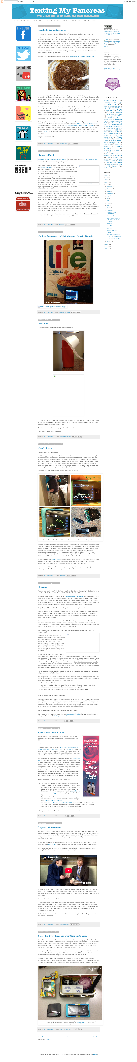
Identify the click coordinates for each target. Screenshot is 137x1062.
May (108, 203)
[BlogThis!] (71, 144)
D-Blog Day (109, 116)
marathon (117, 150)
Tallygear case (80, 1022)
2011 (107, 246)
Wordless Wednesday (64, 312)
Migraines (108, 153)
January (109, 241)
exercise (106, 135)
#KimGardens (107, 102)
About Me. (25, 20)
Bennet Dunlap (42, 749)
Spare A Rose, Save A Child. (51, 732)
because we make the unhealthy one (82, 56)
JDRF (116, 148)
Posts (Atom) (48, 1039)
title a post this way (91, 159)
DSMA (112, 131)
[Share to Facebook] (75, 144)
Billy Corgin (107, 108)
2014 (107, 182)
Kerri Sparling (59, 749)
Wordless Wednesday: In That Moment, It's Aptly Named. (65, 236)
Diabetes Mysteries (116, 124)
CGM (61, 1029)
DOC (116, 130)
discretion (108, 130)
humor (106, 146)
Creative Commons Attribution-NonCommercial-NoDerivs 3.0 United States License (112, 33)
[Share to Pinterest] (77, 144)
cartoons (109, 110)
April (108, 205)
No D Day (115, 153)
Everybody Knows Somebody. (52, 30)
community (119, 112)
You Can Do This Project (113, 165)
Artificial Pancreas (115, 106)
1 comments (50, 815)
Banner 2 (53, 800)
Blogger (95, 1054)
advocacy (62, 143)
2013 (107, 184)
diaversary (110, 128)
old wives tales (55, 559)
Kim (45, 143)
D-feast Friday (118, 116)
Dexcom (109, 118)
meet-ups (106, 152)
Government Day (114, 142)
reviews (61, 720)
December (110, 186)
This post (45, 131)
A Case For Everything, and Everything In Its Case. (62, 935)
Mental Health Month (117, 152)
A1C (120, 102)
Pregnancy (62, 575)
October (109, 191)
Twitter (113, 160)
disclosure (61, 224)
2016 (107, 177)
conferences (110, 114)
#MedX (114, 102)
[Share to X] (73, 144)
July (108, 198)
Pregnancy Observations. (49, 827)
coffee (61, 924)
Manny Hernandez (73, 747)
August (109, 196)
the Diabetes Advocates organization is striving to (79, 125)
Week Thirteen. (45, 448)
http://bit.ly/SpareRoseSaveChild (62, 803)
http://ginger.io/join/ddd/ (73, 714)
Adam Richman (52, 844)
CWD (120, 114)
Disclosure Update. (46, 155)
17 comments (50, 436)
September (110, 193)
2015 (107, 180)
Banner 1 (47, 800)
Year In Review (110, 164)
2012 (107, 244)
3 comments (50, 224)
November (110, 189)
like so (72, 1021)
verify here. (107, 46)
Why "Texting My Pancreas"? (84, 20)
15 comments (50, 575)
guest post (107, 144)
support (106, 159)
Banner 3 (59, 800)
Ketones (106, 150)
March (109, 208)
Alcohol (105, 106)
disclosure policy (46, 167)
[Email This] (69, 144)
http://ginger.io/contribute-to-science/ (63, 716)
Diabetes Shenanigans (65, 436)
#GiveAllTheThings (110, 100)
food (66, 143)
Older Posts (96, 1037)
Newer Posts (41, 1037)
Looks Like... (44, 323)
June (108, 200)
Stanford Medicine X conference (74, 596)
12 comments (50, 924)
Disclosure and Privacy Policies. (45, 20)
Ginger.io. (42, 587)
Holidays (117, 144)
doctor (105, 131)
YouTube (106, 168)
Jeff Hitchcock (70, 749)
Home (16, 20)
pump (70, 1029)
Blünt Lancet (118, 107)
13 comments (50, 143)
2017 (107, 175)
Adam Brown (50, 749)
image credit (89, 183)
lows (111, 150)
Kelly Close (63, 747)
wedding (120, 160)
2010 (107, 249)
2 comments (50, 720)
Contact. (66, 20)
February (109, 210)
